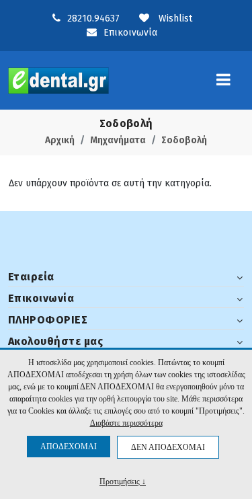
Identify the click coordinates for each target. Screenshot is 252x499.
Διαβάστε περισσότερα (126, 423)
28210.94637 (93, 18)
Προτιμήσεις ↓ (122, 481)
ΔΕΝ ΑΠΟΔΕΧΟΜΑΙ (168, 447)
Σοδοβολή (184, 140)
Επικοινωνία (130, 32)
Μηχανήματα (118, 140)
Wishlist (174, 18)
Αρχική (60, 140)
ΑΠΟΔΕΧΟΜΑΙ (68, 446)
